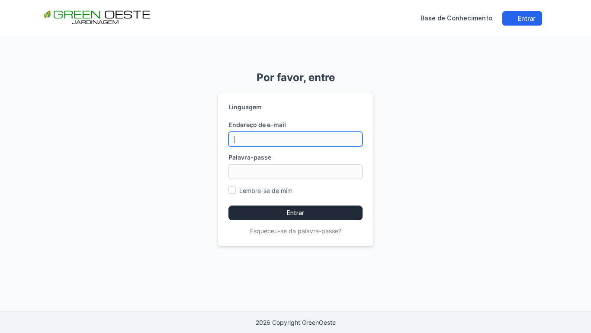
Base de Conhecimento (456, 18)
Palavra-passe (249, 157)
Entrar (525, 18)
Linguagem (245, 107)
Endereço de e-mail (257, 124)
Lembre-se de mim (265, 190)
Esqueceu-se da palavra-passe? (295, 231)
